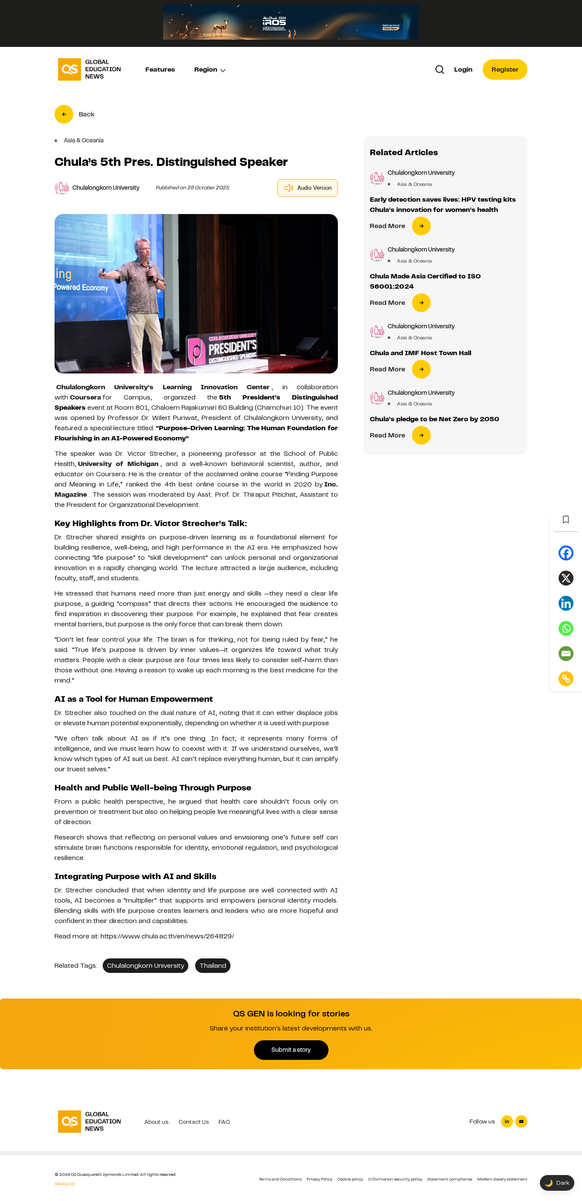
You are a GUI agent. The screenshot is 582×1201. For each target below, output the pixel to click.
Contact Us (194, 1122)
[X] (566, 577)
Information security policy (395, 1179)
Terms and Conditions (280, 1179)
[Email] (566, 653)
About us (156, 1122)
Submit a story (291, 1049)
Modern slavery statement (502, 1179)
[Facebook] (566, 552)
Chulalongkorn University (145, 965)
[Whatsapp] (566, 628)
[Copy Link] (566, 678)
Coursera (85, 397)
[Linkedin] (566, 603)
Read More (387, 226)
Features (160, 69)
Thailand (212, 965)
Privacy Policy (319, 1179)
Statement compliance (449, 1179)
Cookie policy (350, 1179)
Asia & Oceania (414, 184)
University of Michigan (118, 464)
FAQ (224, 1122)
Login (463, 69)
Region (205, 69)
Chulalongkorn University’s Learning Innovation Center (163, 387)
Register (505, 69)
